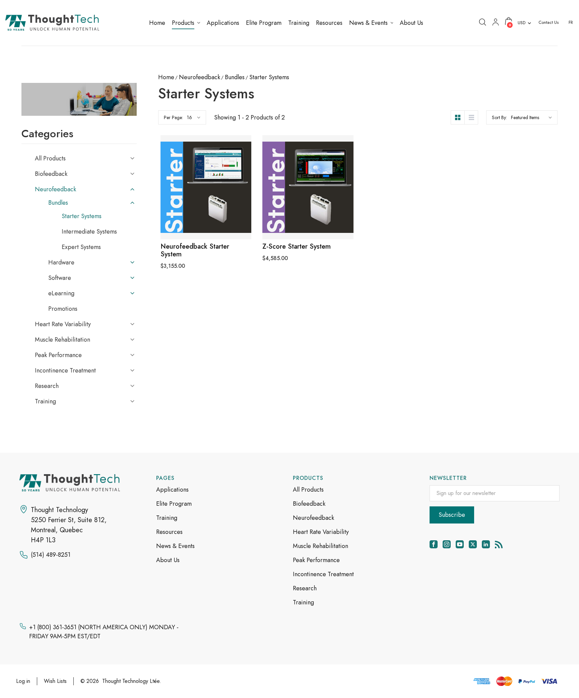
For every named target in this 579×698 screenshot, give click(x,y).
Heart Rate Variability (63, 324)
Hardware (61, 262)
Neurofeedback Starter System (194, 250)
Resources (169, 532)
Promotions (62, 308)
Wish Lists (55, 681)
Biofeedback (51, 173)
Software (59, 277)
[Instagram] (447, 544)
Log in (23, 681)
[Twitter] (473, 544)
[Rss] (499, 544)
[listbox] (531, 117)
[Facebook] (434, 544)
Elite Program (174, 503)
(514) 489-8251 (50, 554)
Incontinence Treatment (65, 370)
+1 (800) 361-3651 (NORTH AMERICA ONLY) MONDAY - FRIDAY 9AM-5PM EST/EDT (104, 632)
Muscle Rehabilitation (62, 339)
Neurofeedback (55, 189)
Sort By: (499, 117)
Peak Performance (58, 355)
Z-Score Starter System (296, 246)
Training (45, 401)
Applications (172, 489)
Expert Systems (81, 247)
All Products (50, 158)
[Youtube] (460, 544)
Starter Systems (82, 216)
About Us (168, 560)
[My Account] (496, 21)
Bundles (58, 202)
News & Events (175, 546)
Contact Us (548, 22)
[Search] (482, 21)
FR (571, 22)
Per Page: (173, 117)
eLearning (61, 293)
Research (47, 386)
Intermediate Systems (89, 231)
